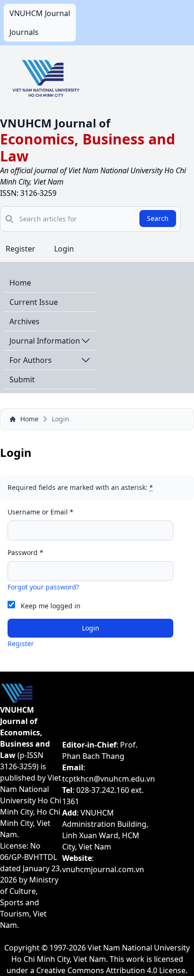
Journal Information (44, 341)
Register (20, 249)
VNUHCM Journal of (55, 123)
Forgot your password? (43, 586)
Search (158, 218)
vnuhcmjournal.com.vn (103, 869)
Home (20, 283)
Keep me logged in (51, 605)
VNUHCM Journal (39, 13)
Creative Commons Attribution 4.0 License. (111, 970)
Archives (24, 321)
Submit (22, 379)
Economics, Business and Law (87, 147)
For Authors (30, 360)
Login (64, 249)
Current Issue (33, 302)
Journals (24, 32)
